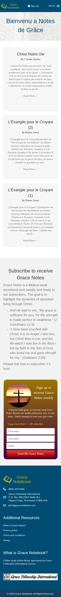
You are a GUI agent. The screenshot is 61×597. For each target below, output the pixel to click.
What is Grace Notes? (14, 525)
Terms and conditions (14, 535)
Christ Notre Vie (30, 54)
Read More (30, 96)
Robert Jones (32, 132)
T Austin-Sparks (32, 59)
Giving (6, 540)
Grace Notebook (23, 593)
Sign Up (34, 6)
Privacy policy (10, 530)
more (31, 563)
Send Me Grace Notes (31, 453)
